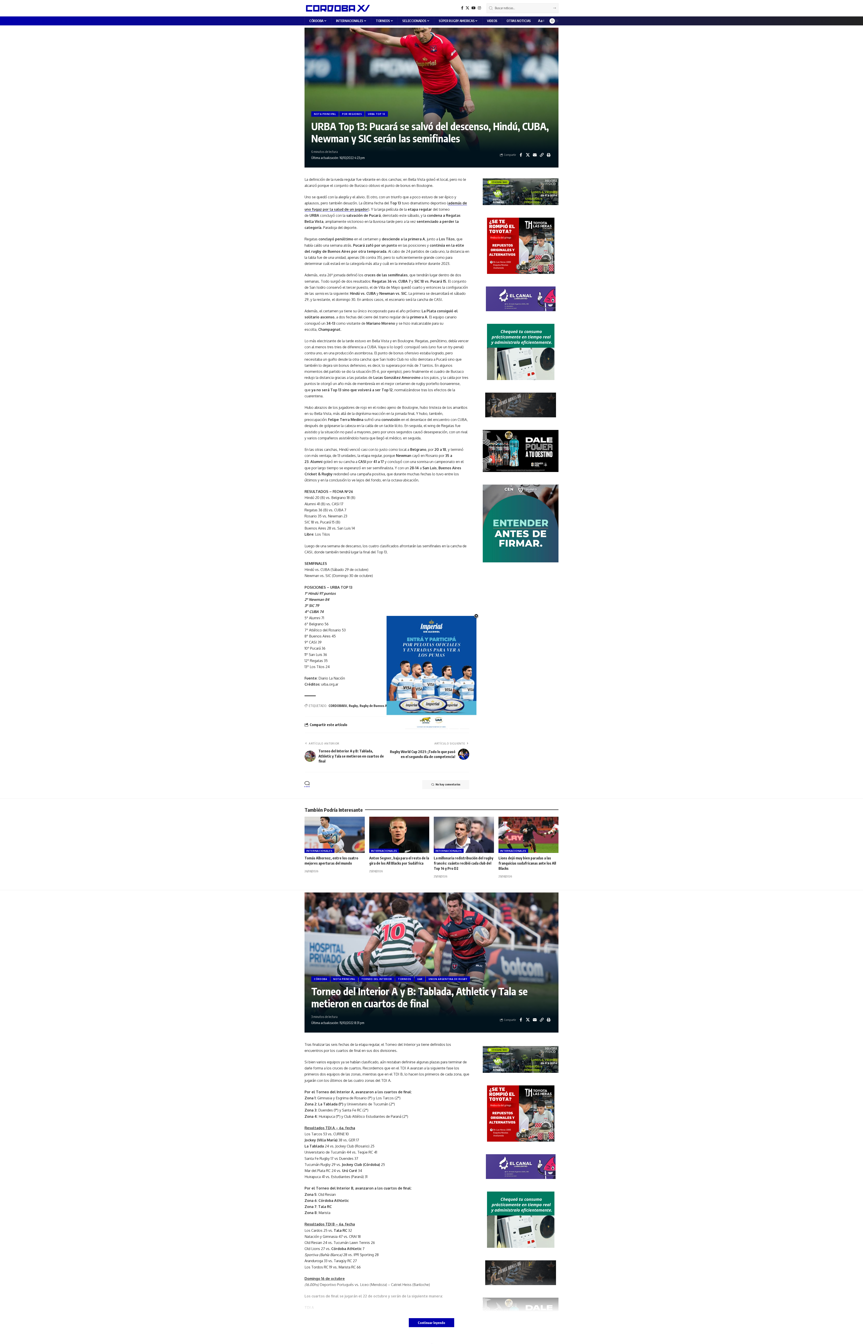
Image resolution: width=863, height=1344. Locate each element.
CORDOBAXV (338, 706)
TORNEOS (404, 979)
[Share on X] (528, 155)
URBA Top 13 (403, 706)
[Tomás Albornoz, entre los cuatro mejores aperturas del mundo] (335, 835)
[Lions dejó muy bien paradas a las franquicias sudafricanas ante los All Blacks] (528, 835)
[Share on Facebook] (521, 155)
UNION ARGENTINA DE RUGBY (448, 979)
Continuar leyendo (431, 1323)
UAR (420, 979)
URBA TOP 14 (376, 114)
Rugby (353, 706)
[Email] (535, 155)
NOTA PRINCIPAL (325, 114)
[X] (467, 8)
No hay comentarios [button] (448, 784)
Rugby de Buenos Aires (376, 706)
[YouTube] (473, 8)
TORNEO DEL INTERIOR (376, 979)
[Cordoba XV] (337, 8)
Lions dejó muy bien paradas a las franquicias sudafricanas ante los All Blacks (527, 863)
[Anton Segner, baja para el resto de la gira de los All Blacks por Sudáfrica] (399, 835)
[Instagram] (479, 8)
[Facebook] (462, 8)
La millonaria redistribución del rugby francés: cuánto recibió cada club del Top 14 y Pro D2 (463, 863)
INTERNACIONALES (319, 850)
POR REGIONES (352, 114)
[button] (541, 21)
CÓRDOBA (320, 979)
